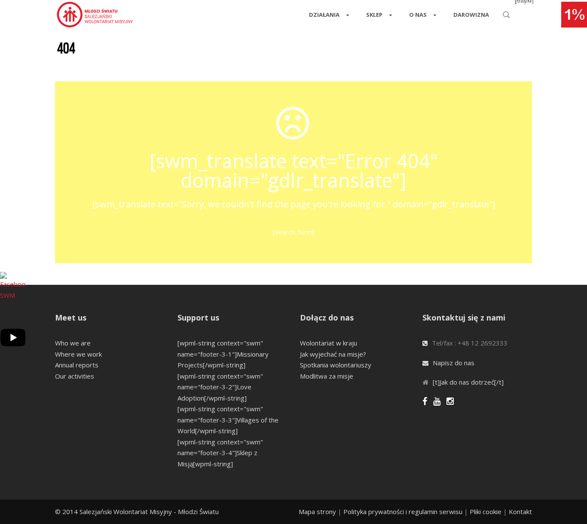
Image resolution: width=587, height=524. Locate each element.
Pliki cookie (485, 511)
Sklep (374, 14)
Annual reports (76, 365)
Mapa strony (317, 511)
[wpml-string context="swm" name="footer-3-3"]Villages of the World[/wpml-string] (227, 419)
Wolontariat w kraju (328, 343)
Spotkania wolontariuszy (335, 365)
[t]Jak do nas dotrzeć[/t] (468, 382)
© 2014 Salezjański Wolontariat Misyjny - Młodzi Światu (137, 511)
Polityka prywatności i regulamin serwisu (402, 511)
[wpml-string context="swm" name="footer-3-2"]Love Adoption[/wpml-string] (220, 387)
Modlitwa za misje (326, 376)
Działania (324, 14)
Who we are (73, 343)
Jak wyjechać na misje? (333, 354)
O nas (418, 14)
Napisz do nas (453, 362)
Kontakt (520, 511)
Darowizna (471, 14)
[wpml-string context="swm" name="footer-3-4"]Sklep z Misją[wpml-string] (220, 453)
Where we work (78, 354)
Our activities (74, 376)
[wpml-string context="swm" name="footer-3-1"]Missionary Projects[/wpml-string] (223, 354)
